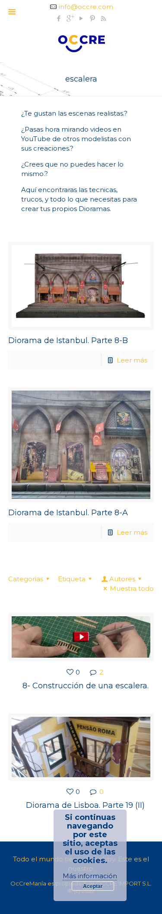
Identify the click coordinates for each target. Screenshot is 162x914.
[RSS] (103, 18)
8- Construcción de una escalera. (85, 685)
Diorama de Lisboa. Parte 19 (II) (85, 805)
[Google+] (69, 18)
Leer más (132, 360)
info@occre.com (86, 7)
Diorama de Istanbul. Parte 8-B (68, 340)
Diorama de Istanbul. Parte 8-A (68, 512)
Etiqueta (72, 579)
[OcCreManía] (81, 43)
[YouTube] (81, 18)
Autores (122, 579)
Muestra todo (132, 588)
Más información (90, 876)
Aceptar (93, 886)
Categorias (25, 579)
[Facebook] (58, 18)
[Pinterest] (92, 18)
